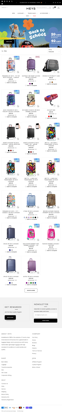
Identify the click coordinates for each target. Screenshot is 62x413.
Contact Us (4, 383)
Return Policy (5, 394)
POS (2, 411)
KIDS (27, 16)
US (53, 2)
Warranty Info (5, 397)
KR (60, 2)
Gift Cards (4, 372)
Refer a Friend (36, 367)
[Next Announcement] (46, 3)
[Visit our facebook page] (2, 1)
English (4, 7)
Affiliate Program (37, 362)
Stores (34, 340)
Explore (9, 41)
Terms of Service (37, 351)
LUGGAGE (21, 13)
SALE (34, 16)
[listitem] (31, 2)
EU (55, 2)
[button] (14, 71)
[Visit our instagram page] (4, 1)
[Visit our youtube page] (2, 4)
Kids (2, 370)
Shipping (3, 391)
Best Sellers (4, 362)
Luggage (3, 364)
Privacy (34, 353)
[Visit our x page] (12, 1)
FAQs (2, 386)
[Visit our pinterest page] (7, 1)
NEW (13, 13)
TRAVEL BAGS (32, 13)
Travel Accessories (6, 367)
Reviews (34, 343)
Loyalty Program (36, 364)
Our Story (35, 337)
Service (3, 389)
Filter (5, 51)
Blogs (33, 345)
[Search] (43, 7)
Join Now (10, 317)
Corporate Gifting (6, 375)
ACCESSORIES (44, 13)
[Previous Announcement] (16, 3)
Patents (34, 348)
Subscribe (45, 320)
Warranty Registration (7, 400)
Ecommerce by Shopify (11, 411)
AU (57, 2)
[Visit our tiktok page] (9, 1)
